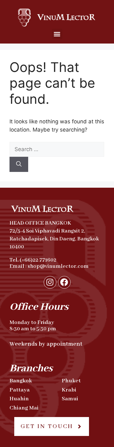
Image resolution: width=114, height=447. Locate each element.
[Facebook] (64, 282)
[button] (57, 34)
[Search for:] (57, 149)
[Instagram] (50, 282)
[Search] (19, 164)
